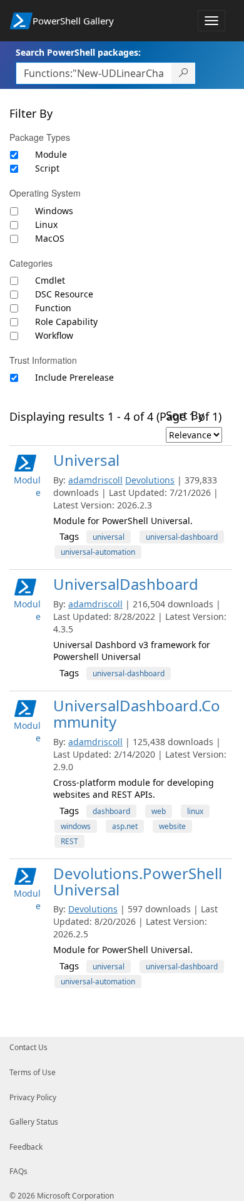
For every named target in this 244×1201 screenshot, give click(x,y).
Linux (46, 224)
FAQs (18, 1171)
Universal (86, 460)
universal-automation (98, 552)
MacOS (49, 238)
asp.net (125, 826)
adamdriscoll (95, 480)
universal (109, 537)
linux (195, 811)
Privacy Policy (32, 1097)
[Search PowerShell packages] (183, 73)
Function (53, 308)
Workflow (54, 335)
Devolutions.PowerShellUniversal (137, 881)
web (158, 811)
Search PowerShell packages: (78, 52)
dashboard (111, 811)
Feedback (26, 1147)
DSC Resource (64, 294)
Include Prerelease (74, 377)
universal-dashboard (182, 537)
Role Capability (66, 321)
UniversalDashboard (125, 584)
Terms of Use (32, 1072)
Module (51, 154)
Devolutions (150, 480)
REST (69, 841)
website (172, 826)
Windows (54, 211)
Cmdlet (50, 280)
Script (47, 168)
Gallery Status (33, 1121)
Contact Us (28, 1047)
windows (76, 826)
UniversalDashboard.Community (136, 713)
